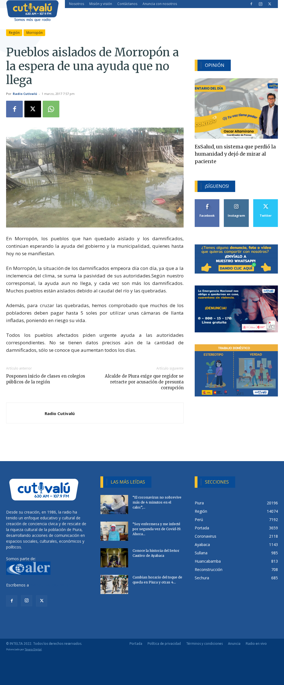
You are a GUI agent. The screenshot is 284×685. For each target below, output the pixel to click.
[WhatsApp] (51, 109)
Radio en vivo (256, 643)
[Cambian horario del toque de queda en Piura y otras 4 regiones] (114, 584)
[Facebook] (251, 4)
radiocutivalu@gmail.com (52, 585)
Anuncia (234, 643)
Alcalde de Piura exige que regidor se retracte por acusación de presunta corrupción (144, 381)
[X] (269, 4)
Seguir (236, 201)
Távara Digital (33, 649)
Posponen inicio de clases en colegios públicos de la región (45, 379)
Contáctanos (127, 3)
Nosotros (76, 3)
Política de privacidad (164, 643)
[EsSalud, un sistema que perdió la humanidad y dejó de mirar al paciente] (236, 108)
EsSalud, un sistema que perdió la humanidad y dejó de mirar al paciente (235, 154)
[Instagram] (260, 4)
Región (14, 32)
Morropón (34, 32)
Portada (136, 643)
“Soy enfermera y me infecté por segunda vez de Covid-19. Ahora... (157, 529)
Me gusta (207, 201)
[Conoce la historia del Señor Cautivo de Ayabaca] (114, 557)
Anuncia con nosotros (160, 3)
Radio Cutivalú (25, 94)
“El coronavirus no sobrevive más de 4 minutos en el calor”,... (157, 502)
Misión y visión (100, 3)
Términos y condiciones (204, 643)
